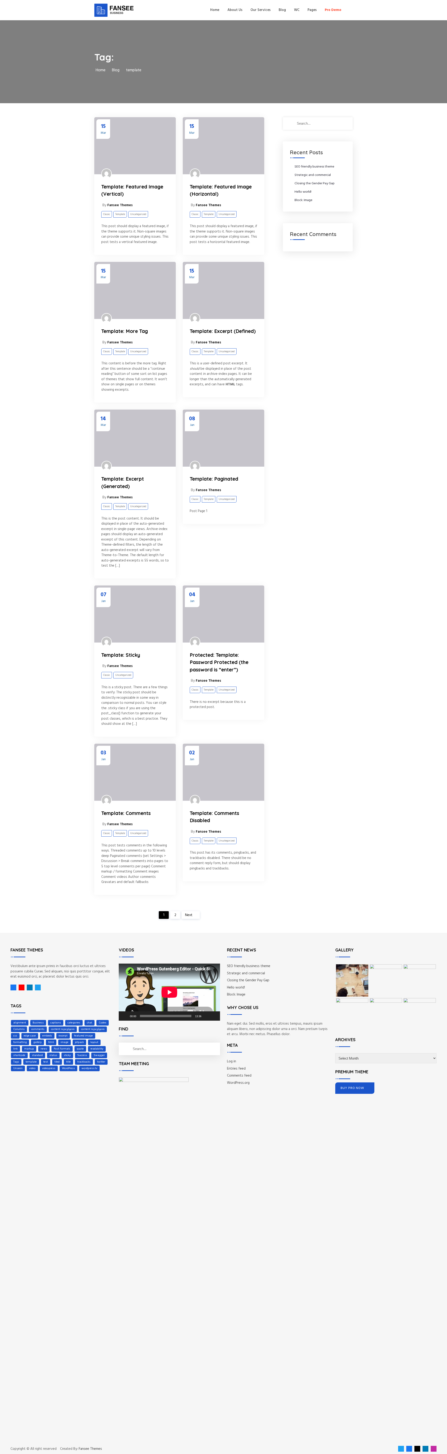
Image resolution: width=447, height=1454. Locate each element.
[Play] (124, 1016)
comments (37, 1029)
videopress (48, 1068)
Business (38, 1022)
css (15, 1035)
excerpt (63, 1035)
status (53, 1055)
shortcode (19, 1055)
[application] (169, 992)
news (44, 1049)
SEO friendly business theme (314, 166)
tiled (57, 1062)
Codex (102, 1022)
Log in (231, 1061)
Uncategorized (138, 214)
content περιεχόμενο (62, 1029)
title (68, 1062)
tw (37, 987)
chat (89, 1022)
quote (80, 1049)
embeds (47, 1035)
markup (29, 1049)
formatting (20, 1042)
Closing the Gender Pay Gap (315, 183)
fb (13, 987)
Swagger (99, 1055)
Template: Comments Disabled (214, 817)
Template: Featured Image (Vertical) (132, 190)
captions (55, 1022)
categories (74, 1022)
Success (82, 1055)
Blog (282, 10)
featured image (83, 1035)
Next (189, 915)
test (45, 1062)
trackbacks (84, 1062)
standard (37, 1055)
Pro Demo (333, 10)
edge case (30, 1035)
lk (28, 987)
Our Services (261, 10)
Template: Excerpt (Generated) (122, 482)
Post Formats (62, 1049)
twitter (101, 1062)
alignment (19, 1022)
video (32, 1068)
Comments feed (239, 1075)
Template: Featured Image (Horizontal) (221, 190)
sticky (67, 1055)
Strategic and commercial (313, 175)
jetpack (79, 1042)
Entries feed (236, 1068)
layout (94, 1042)
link (15, 1049)
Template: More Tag (124, 331)
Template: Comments (126, 813)
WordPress (68, 1068)
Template (120, 214)
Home (214, 10)
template (31, 1062)
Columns (19, 1029)
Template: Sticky (120, 655)
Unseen (18, 1068)
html (51, 1042)
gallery (37, 1042)
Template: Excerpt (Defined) (223, 331)
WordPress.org (238, 1083)
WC (296, 10)
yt (20, 987)
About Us (234, 10)
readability (96, 1049)
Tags (16, 1062)
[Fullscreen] (214, 1016)
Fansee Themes (90, 1449)
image (64, 1042)
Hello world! (303, 192)
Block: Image (303, 200)
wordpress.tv (89, 1068)
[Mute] (206, 1016)
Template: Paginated (214, 479)
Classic (106, 214)
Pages (312, 10)
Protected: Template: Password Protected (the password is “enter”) (219, 662)
